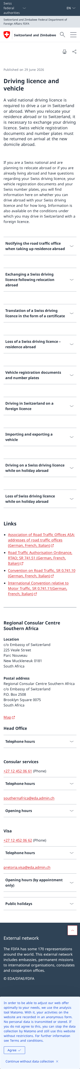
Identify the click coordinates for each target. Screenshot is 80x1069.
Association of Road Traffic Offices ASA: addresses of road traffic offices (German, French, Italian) (41, 540)
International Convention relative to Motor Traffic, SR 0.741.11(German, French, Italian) (38, 588)
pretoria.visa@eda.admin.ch (27, 867)
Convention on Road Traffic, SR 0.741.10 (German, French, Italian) (41, 573)
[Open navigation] (73, 34)
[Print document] (64, 51)
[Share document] (74, 51)
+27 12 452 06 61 (18, 771)
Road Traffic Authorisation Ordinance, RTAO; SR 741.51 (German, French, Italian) (40, 558)
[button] (72, 930)
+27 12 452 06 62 (18, 840)
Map (7, 717)
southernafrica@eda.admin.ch (29, 798)
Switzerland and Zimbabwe (35, 35)
